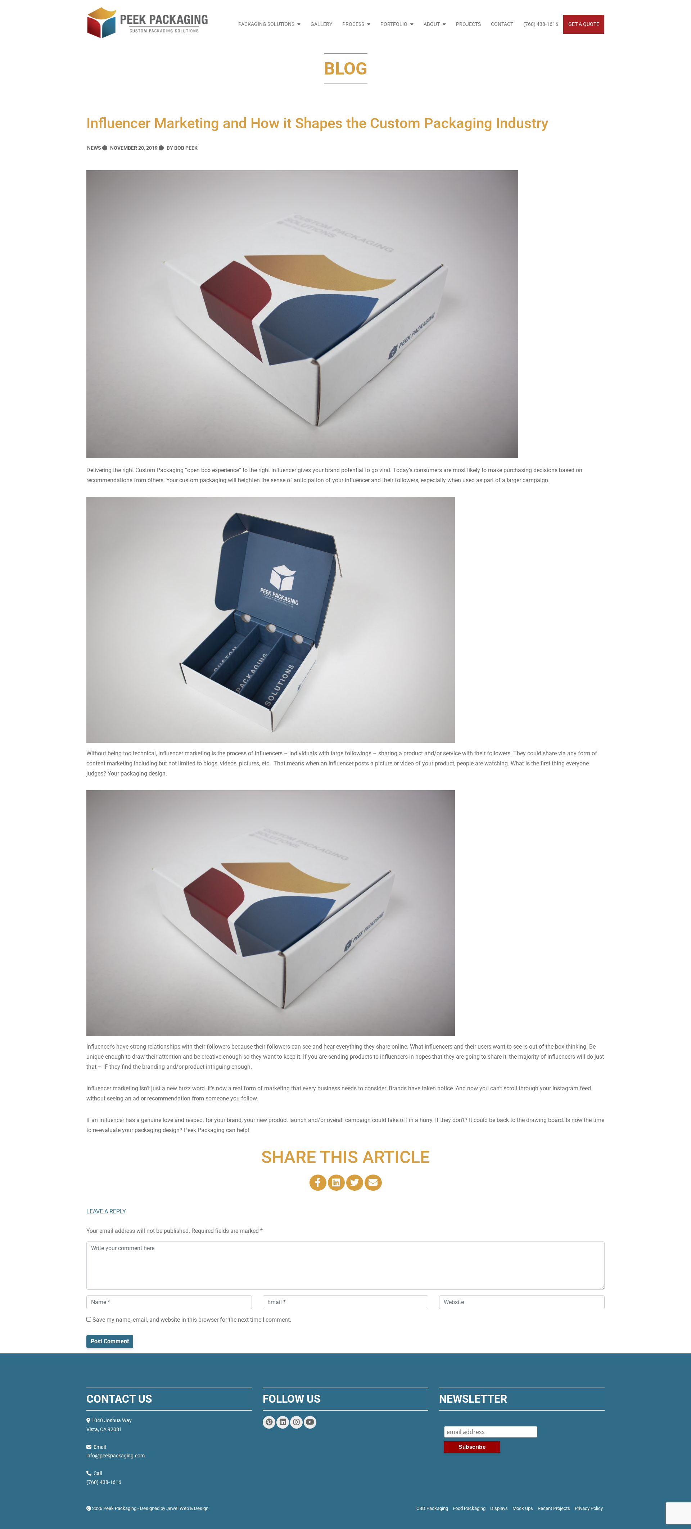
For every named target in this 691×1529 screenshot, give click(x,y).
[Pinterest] (269, 1422)
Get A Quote (583, 24)
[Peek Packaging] (147, 23)
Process (353, 24)
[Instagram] (296, 1422)
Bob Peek (186, 148)
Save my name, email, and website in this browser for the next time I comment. (191, 1319)
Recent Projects (554, 1508)
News (94, 148)
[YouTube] (310, 1422)
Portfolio (393, 24)
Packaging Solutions (266, 24)
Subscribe (524, 1421)
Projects (468, 24)
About (432, 24)
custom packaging (202, 480)
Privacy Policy (589, 1508)
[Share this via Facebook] (318, 1183)
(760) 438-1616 (540, 24)
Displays (499, 1508)
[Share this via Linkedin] (336, 1183)
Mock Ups (522, 1508)
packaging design (143, 773)
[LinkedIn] (282, 1422)
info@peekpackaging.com (115, 1455)
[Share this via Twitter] (354, 1183)
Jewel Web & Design (187, 1508)
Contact (502, 24)
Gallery (321, 24)
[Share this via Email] (373, 1183)
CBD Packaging (432, 1508)
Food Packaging (469, 1508)
